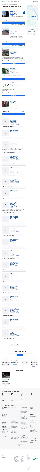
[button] (29, 465)
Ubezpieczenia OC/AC (22, 462)
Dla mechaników (35, 1)
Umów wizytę (22, 20)
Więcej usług (19, 445)
